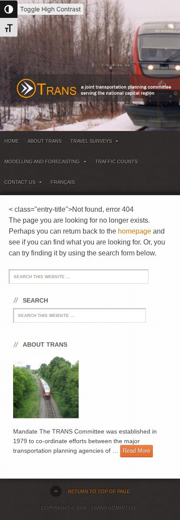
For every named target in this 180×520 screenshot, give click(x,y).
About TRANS (45, 141)
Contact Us (17, 183)
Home (11, 141)
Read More (136, 451)
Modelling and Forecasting (40, 163)
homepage (134, 231)
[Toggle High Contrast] (8, 9)
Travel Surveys (89, 142)
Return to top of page (99, 491)
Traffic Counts (116, 161)
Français (63, 182)
